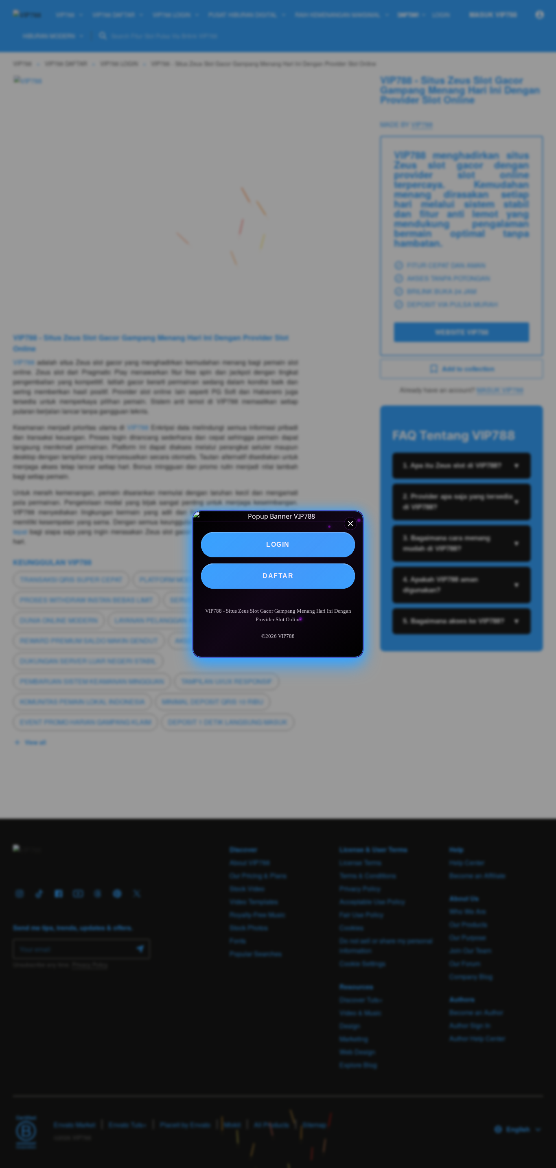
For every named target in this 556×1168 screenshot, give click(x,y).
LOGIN (278, 544)
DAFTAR (278, 575)
